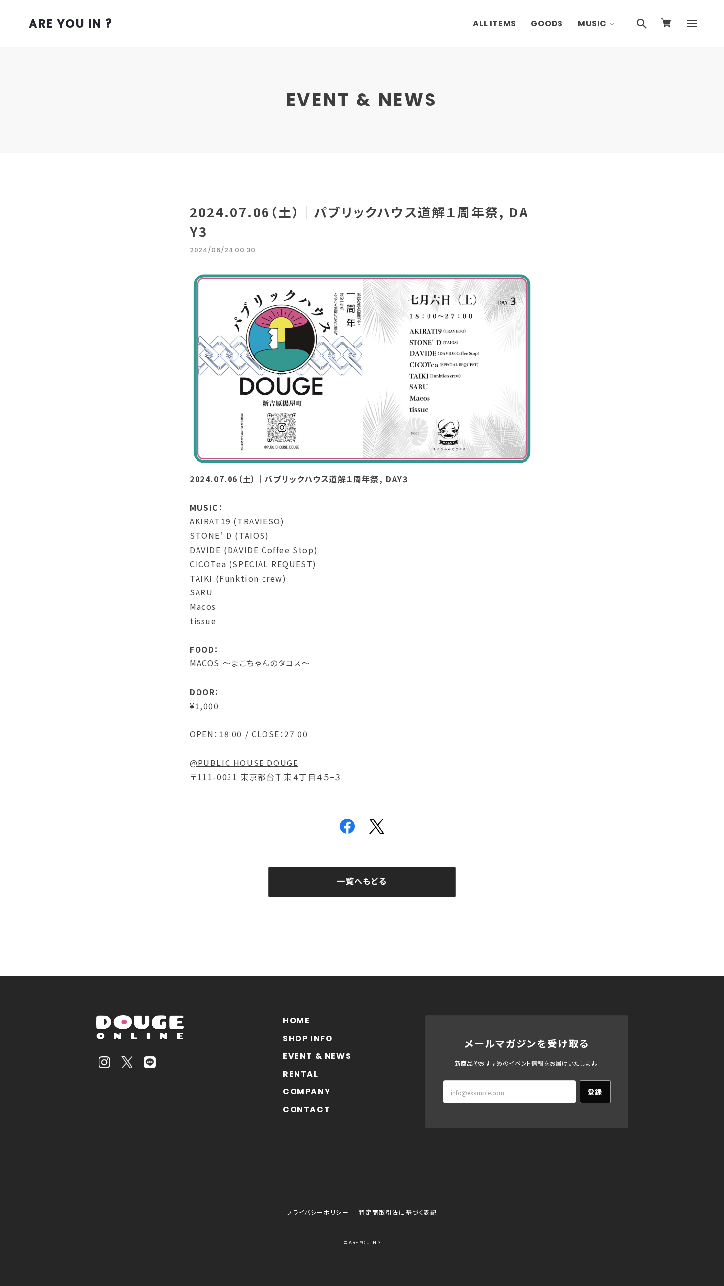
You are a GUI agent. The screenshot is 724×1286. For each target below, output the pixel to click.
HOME (296, 1020)
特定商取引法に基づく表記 (398, 1212)
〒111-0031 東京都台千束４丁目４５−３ (266, 777)
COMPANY (306, 1091)
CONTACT (306, 1109)
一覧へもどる (362, 881)
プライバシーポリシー (318, 1212)
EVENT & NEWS (317, 1056)
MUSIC (592, 23)
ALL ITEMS (494, 23)
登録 (595, 1092)
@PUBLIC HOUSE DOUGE (244, 762)
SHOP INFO (307, 1038)
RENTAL (301, 1073)
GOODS (547, 23)
